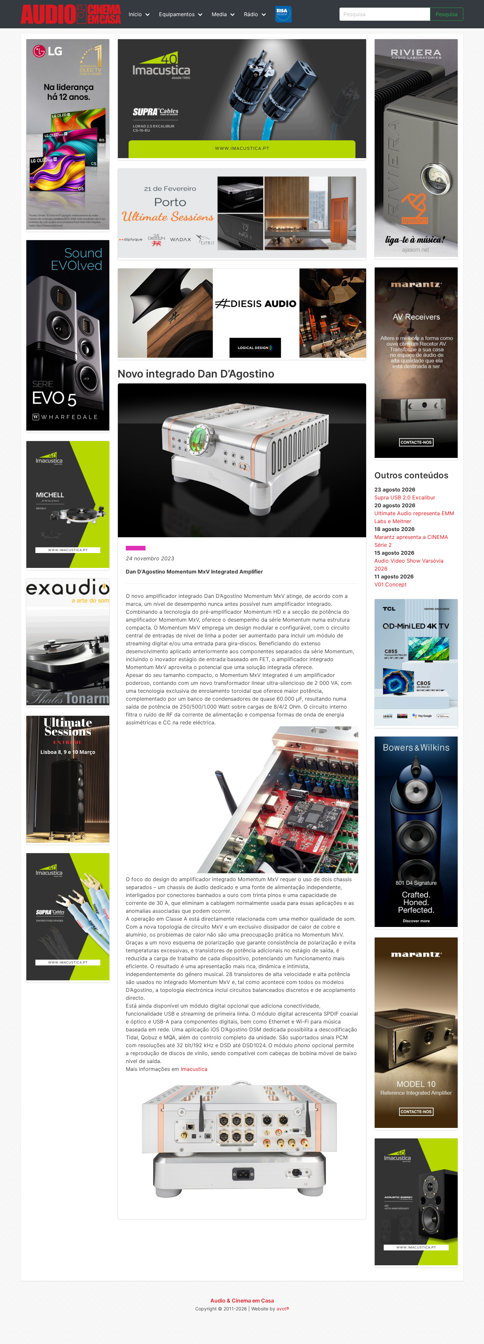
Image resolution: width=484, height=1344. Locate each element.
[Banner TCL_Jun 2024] (416, 724)
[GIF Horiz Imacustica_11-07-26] (242, 156)
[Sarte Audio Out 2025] (67, 428)
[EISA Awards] (283, 14)
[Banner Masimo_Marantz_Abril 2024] (416, 456)
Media (219, 14)
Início (135, 14)
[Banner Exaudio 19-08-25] (67, 703)
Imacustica (194, 1069)
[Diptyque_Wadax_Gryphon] (242, 256)
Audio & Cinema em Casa (242, 1300)
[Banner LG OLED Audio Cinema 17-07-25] (67, 227)
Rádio (251, 14)
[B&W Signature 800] (416, 925)
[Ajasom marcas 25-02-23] (416, 255)
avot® (283, 1308)
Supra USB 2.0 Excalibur (404, 497)
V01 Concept (390, 584)
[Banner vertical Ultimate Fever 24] (67, 840)
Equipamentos (177, 14)
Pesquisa (447, 14)
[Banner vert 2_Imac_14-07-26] (67, 978)
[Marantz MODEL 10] (416, 1126)
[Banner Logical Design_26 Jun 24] (242, 355)
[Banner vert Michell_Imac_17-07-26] (67, 566)
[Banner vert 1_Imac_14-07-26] (416, 1263)
